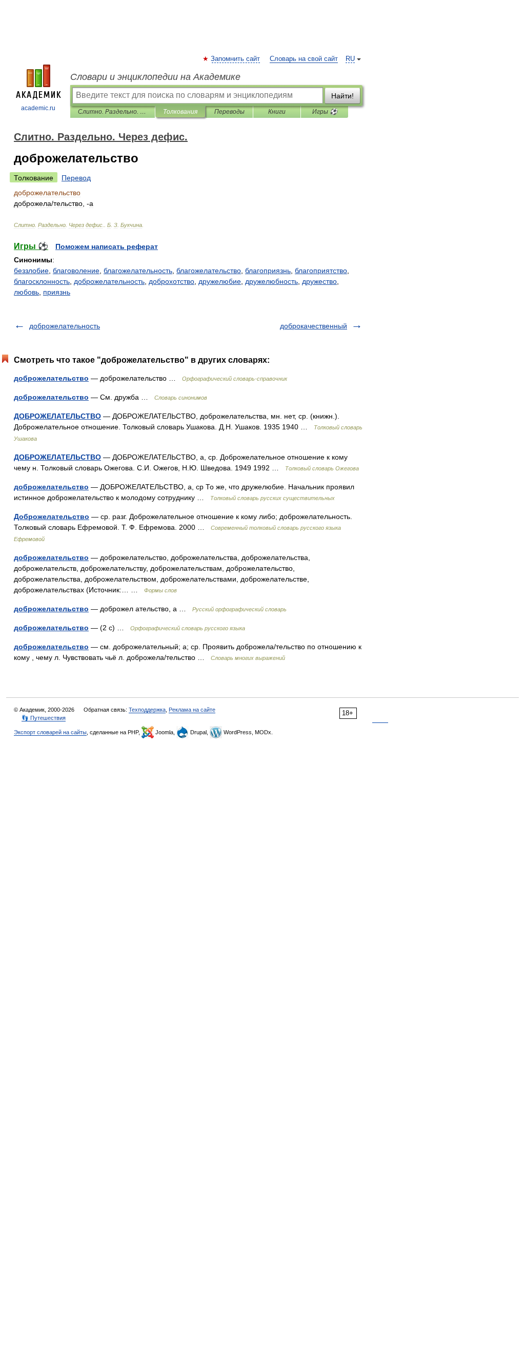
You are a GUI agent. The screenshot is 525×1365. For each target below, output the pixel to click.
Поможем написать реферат (106, 246)
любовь (26, 292)
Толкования (180, 111)
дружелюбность (271, 281)
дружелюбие (219, 281)
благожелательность (138, 270)
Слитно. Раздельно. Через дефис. (112, 111)
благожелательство (208, 270)
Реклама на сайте (192, 710)
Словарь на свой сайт (304, 59)
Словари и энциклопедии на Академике (155, 77)
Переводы (229, 111)
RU (350, 59)
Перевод (76, 178)
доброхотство (171, 281)
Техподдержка (147, 710)
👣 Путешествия (44, 718)
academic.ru (38, 108)
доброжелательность (109, 281)
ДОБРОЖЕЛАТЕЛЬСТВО (57, 416)
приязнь (56, 292)
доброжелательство (51, 378)
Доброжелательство (51, 516)
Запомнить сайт (236, 59)
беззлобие (31, 270)
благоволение (76, 270)
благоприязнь (268, 270)
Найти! (342, 96)
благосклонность (42, 281)
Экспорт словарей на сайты (50, 732)
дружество (319, 281)
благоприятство (321, 270)
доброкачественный (313, 326)
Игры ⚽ (324, 111)
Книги (277, 111)
